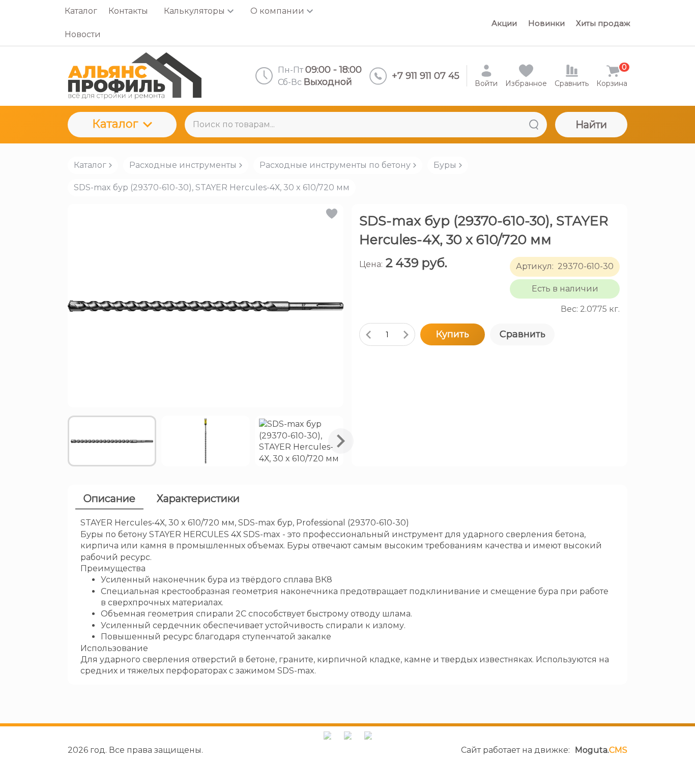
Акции (504, 23)
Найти (591, 125)
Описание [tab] (109, 498)
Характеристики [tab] (198, 498)
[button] (331, 214)
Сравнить (522, 334)
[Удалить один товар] (368, 334)
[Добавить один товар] (406, 334)
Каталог (115, 124)
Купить (452, 334)
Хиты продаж (603, 23)
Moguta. (601, 750)
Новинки (546, 23)
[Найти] (534, 124)
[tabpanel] (347, 597)
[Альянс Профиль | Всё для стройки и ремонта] (134, 76)
